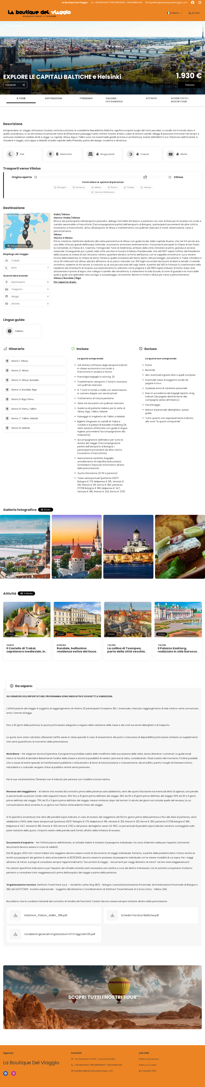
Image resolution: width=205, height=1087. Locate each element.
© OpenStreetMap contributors (17, 214)
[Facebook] (193, 2)
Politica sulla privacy (149, 1059)
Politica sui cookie (147, 1065)
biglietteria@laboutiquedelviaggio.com (168, 2)
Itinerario (86, 98)
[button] (3, 100)
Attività (151, 98)
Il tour (21, 98)
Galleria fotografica (114, 100)
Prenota (189, 85)
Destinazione (53, 98)
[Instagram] (200, 2)
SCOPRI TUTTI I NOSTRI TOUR (179, 100)
